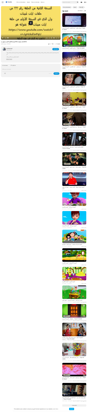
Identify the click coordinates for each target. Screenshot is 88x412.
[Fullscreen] (58, 38)
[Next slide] (84, 7)
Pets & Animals (35, 2)
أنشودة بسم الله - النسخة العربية (69, 207)
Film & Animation (21, 2)
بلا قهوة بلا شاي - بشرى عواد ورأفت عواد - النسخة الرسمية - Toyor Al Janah (72, 338)
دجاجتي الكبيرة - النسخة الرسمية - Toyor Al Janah (73, 48)
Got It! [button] (71, 409)
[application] (31, 23)
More (42, 2)
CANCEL (50, 73)
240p (56, 30)
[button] (85, 2)
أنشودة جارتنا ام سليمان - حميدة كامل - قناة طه (72, 244)
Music (28, 2)
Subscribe (56, 49)
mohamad (9, 48)
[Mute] (54, 38)
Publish (56, 73)
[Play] (3, 38)
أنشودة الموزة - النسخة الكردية (68, 281)
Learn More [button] (55, 409)
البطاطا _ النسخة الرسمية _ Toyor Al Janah (72, 319)
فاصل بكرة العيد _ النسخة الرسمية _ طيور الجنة (72, 300)
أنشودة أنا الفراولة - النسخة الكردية (69, 263)
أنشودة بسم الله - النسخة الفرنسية (69, 225)
